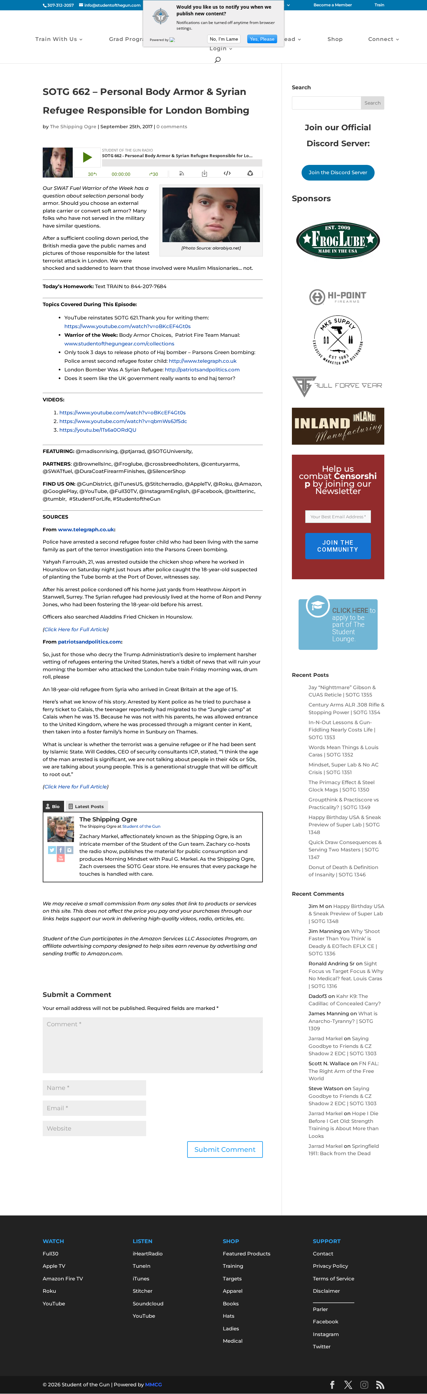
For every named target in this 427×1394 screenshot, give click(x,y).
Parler (320, 1309)
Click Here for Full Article (75, 629)
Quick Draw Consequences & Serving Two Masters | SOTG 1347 (345, 849)
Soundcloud (148, 1303)
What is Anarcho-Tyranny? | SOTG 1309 (343, 1021)
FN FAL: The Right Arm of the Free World (344, 1071)
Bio (56, 806)
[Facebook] (61, 850)
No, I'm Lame (224, 39)
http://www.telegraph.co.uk (203, 361)
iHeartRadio (148, 1253)
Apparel (233, 1291)
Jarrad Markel (326, 1038)
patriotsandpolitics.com (89, 642)
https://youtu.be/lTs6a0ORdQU (97, 430)
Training (233, 1266)
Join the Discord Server (338, 172)
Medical (233, 1341)
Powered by (159, 39)
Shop (335, 39)
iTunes (141, 1278)
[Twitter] (52, 850)
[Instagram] (69, 850)
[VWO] (176, 39)
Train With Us (56, 39)
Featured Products (247, 1253)
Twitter (322, 1346)
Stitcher (142, 1291)
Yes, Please (262, 39)
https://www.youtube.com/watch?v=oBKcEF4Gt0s (127, 326)
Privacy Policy (330, 1266)
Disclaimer (326, 1291)
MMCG (153, 1384)
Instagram (326, 1334)
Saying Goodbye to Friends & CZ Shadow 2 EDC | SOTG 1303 (343, 1046)
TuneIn (141, 1266)
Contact (323, 1253)
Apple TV (54, 1266)
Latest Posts (89, 806)
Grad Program (130, 39)
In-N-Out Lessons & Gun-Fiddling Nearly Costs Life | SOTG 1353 (342, 729)
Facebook (325, 1321)
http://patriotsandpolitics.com (202, 369)
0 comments (171, 127)
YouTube (54, 1303)
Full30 (50, 1253)
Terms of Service (333, 1278)
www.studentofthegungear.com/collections (119, 343)
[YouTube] (61, 858)
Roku (49, 1291)
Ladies (231, 1328)
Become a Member (333, 5)
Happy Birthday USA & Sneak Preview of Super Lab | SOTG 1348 (345, 824)
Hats (229, 1316)
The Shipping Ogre (73, 127)
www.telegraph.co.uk (86, 529)
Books (231, 1303)
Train (379, 5)
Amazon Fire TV (63, 1278)
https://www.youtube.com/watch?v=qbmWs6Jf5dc (123, 421)
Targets (232, 1278)
